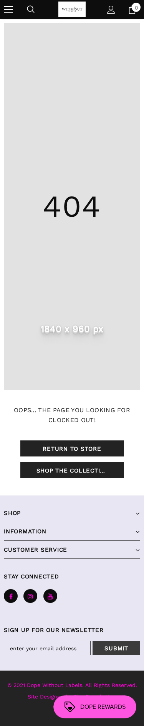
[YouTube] (50, 596)
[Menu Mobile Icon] (8, 9)
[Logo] (72, 9)
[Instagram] (30, 596)
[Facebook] (11, 596)
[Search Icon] (31, 9)
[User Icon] (111, 10)
